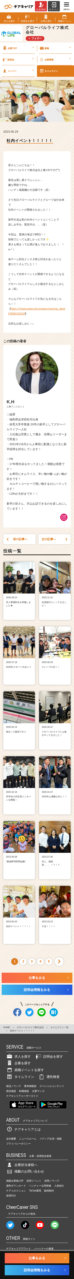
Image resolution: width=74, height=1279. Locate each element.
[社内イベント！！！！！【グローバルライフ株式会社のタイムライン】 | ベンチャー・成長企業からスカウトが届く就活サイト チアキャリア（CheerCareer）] (18, 6)
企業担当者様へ (25, 1165)
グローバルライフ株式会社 (30, 1027)
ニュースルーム (27, 1138)
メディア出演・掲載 (50, 1138)
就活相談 (11, 1091)
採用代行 (11, 1195)
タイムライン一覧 (59, 1027)
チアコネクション (16, 1190)
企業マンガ (38, 1091)
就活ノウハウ (13, 1086)
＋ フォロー (35, 38)
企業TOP (21, 47)
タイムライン (51, 71)
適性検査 (53, 1076)
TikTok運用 (35, 1190)
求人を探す (22, 1056)
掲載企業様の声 (14, 1180)
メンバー (21, 70)
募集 (58, 47)
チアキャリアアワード (18, 1248)
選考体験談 (30, 1086)
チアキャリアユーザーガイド (22, 1096)
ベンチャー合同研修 (40, 1185)
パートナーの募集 (44, 1248)
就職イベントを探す (29, 1070)
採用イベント (34, 1180)
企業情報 (58, 59)
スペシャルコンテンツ (51, 1086)
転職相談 (24, 1091)
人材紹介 (59, 1185)
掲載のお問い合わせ (29, 1171)
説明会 (21, 59)
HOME (6, 1027)
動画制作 (49, 1190)
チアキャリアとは (27, 1129)
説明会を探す (53, 1056)
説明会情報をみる (37, 989)
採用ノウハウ (51, 1180)
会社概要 (11, 1138)
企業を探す (22, 1063)
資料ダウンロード (16, 1185)
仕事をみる (37, 977)
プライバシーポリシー (18, 1143)
